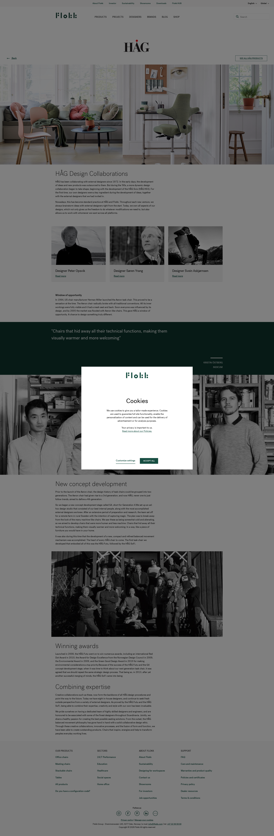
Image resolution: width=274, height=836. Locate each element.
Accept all (149, 460)
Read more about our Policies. (137, 431)
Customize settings (125, 460)
